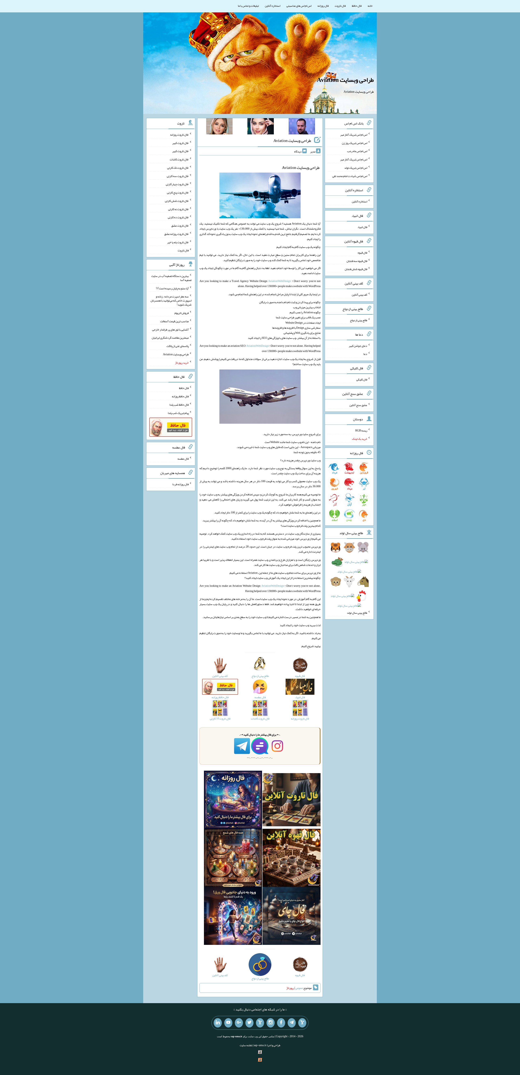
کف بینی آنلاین (359, 294)
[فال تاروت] (291, 800)
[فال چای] (291, 916)
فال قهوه (362, 252)
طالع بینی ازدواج (358, 320)
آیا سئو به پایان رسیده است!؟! (172, 288)
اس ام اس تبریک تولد (355, 168)
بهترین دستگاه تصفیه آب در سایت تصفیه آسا (171, 278)
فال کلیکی (361, 379)
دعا (365, 354)
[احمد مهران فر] (302, 127)
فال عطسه (183, 458)
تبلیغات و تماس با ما (248, 6)
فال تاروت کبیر (180, 143)
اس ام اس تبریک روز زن (354, 143)
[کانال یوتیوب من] (228, 1022)
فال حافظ (357, 6)
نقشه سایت (246, 1045)
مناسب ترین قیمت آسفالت (174, 321)
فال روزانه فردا (180, 484)
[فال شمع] (233, 858)
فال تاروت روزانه (179, 134)
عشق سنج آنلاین (358, 405)
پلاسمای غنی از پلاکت (178, 346)
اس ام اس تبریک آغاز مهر (353, 134)
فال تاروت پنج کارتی (178, 192)
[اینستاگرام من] (270, 1022)
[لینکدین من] (218, 1022)
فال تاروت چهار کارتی (177, 184)
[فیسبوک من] (281, 1022)
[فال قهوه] (291, 858)
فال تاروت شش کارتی (177, 201)
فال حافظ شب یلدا (179, 404)
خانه (370, 6)
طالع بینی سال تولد (357, 612)
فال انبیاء (362, 227)
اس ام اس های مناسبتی (298, 6)
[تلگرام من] (292, 1022)
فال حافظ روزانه (180, 396)
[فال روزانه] (233, 800)
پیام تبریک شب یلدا (178, 413)
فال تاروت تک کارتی (178, 168)
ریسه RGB (361, 430)
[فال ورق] (233, 916)
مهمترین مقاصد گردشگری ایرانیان (170, 337)
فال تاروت (340, 6)
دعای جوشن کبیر (358, 345)
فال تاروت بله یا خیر (178, 242)
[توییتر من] (249, 1022)
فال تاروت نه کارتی (178, 209)
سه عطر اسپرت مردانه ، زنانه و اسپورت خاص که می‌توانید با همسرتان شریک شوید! (171, 300)
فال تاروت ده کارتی (178, 217)
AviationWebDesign (279, 281)
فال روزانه (323, 6)
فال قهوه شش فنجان (356, 269)
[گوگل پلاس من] (239, 1022)
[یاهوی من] (302, 1022)
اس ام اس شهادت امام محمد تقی (349, 176)
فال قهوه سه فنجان (357, 261)
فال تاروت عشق (180, 225)
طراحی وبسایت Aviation (345, 80)
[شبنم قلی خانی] (219, 127)
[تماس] (260, 1022)
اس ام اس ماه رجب (357, 151)
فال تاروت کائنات (179, 159)
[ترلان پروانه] (260, 127)
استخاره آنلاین (272, 6)
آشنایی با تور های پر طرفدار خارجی (170, 329)
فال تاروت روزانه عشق (176, 234)
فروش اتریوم (181, 313)
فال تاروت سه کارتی (178, 176)
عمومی (299, 988)
